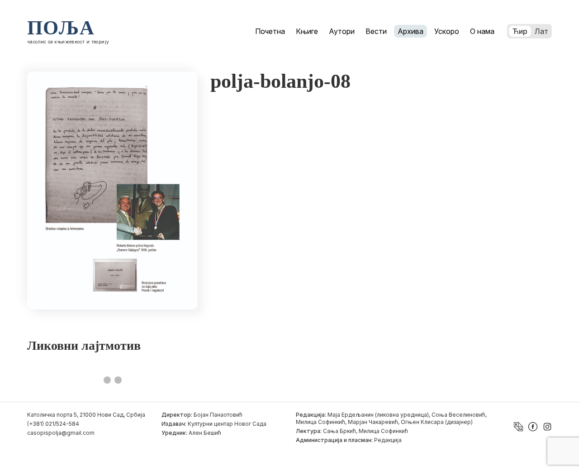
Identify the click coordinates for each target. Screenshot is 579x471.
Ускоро (446, 31)
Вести (376, 31)
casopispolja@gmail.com (61, 432)
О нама (482, 31)
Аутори (342, 31)
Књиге (307, 31)
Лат (541, 31)
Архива (410, 31)
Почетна (270, 31)
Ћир (520, 31)
